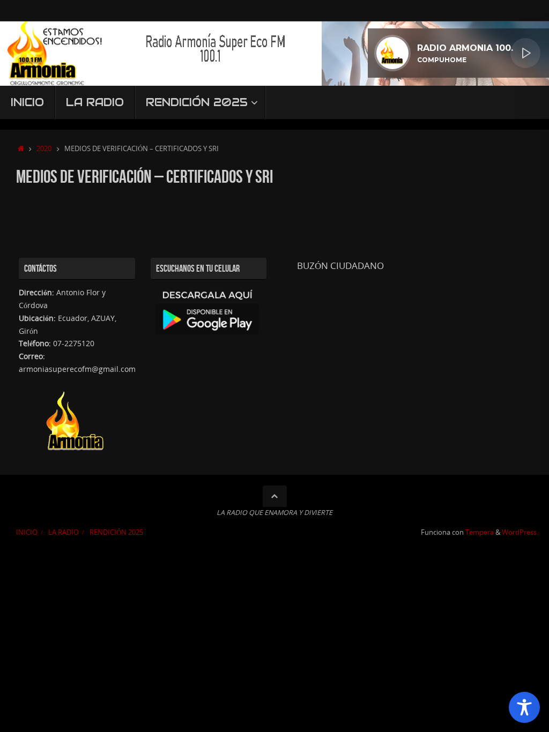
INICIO (27, 532)
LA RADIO (63, 532)
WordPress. (520, 532)
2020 (43, 148)
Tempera (479, 532)
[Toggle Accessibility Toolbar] (524, 707)
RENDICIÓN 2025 (116, 532)
